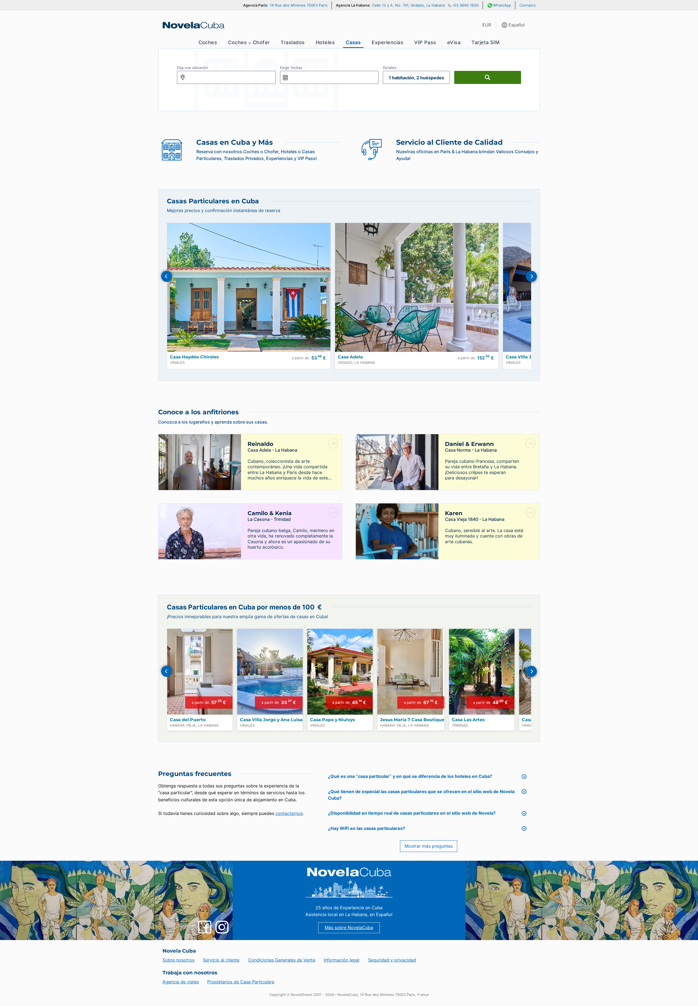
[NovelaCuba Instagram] (221, 927)
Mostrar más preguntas (429, 846)
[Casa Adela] (416, 287)
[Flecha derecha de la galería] (531, 276)
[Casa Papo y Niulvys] (340, 672)
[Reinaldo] (199, 473)
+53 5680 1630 (465, 5)
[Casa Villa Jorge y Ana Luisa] (270, 672)
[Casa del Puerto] (200, 672)
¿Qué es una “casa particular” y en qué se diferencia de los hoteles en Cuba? (410, 776)
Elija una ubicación (192, 68)
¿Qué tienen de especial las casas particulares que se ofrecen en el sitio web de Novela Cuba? (421, 795)
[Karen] (397, 542)
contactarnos (289, 813)
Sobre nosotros (178, 960)
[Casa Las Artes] (482, 672)
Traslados (293, 42)
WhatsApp (502, 5)
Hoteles (325, 42)
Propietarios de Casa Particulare (240, 981)
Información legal (341, 960)
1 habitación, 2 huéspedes (416, 77)
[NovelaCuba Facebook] (204, 927)
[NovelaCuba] (193, 25)
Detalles (389, 68)
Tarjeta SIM (485, 42)
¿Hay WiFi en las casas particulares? (366, 828)
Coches (207, 42)
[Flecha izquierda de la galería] (166, 276)
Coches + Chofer (249, 42)
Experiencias (387, 42)
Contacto (527, 5)
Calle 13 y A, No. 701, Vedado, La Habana (408, 5)
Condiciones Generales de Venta (281, 960)
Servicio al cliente (221, 960)
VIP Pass (425, 42)
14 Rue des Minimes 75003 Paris (298, 5)
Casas (353, 42)
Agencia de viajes (181, 981)
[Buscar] (487, 77)
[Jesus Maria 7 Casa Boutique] (410, 672)
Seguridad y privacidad (392, 960)
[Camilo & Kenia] (199, 542)
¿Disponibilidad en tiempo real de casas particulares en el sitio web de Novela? (412, 813)
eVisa (454, 42)
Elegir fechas (291, 68)
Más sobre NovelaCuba (349, 927)
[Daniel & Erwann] (397, 473)
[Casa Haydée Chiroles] (248, 287)
